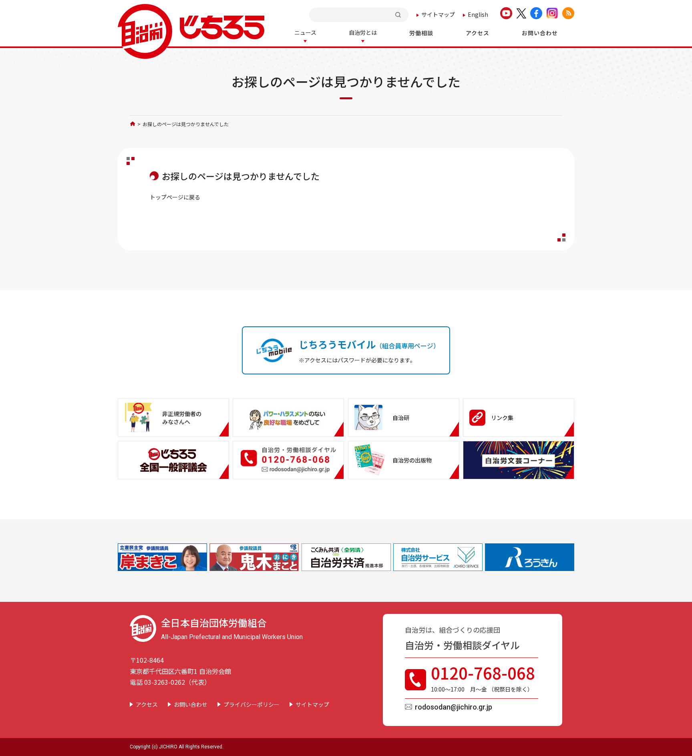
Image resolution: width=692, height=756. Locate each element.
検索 (399, 14)
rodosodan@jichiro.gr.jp (453, 707)
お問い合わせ (190, 704)
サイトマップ (438, 14)
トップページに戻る (175, 197)
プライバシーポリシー (251, 704)
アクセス (147, 704)
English (478, 14)
